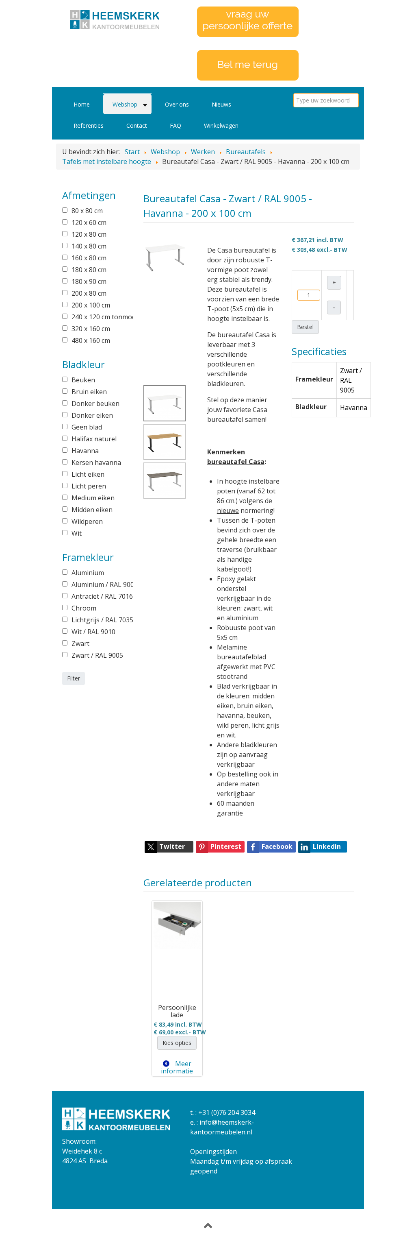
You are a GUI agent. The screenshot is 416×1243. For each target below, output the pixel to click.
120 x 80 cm (89, 234)
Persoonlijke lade (177, 1011)
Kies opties (176, 1043)
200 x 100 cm (91, 305)
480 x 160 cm (91, 340)
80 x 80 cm (87, 210)
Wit (77, 533)
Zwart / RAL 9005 (97, 655)
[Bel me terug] (248, 64)
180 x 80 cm (89, 269)
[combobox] (326, 100)
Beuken (83, 379)
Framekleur (314, 379)
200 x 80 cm (89, 293)
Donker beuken (95, 403)
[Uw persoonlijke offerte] (248, 21)
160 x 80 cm (89, 257)
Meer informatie (177, 1067)
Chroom (84, 608)
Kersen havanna (96, 462)
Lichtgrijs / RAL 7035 (97, 619)
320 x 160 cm (91, 328)
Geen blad (87, 427)
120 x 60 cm (89, 222)
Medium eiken (93, 497)
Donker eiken (92, 415)
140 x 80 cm (89, 246)
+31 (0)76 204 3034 (226, 1112)
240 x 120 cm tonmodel (97, 316)
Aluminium (88, 572)
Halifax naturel (94, 438)
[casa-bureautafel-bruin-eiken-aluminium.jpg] (164, 480)
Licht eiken (88, 474)
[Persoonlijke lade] (177, 925)
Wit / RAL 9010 (93, 631)
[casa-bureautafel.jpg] (165, 255)
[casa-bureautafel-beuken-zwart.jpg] (164, 442)
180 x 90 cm (89, 281)
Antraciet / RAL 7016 (97, 596)
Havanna (85, 450)
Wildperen (87, 521)
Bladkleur (311, 406)
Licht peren (89, 486)
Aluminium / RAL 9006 (97, 584)
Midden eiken (92, 509)
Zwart (80, 643)
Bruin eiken (89, 391)
